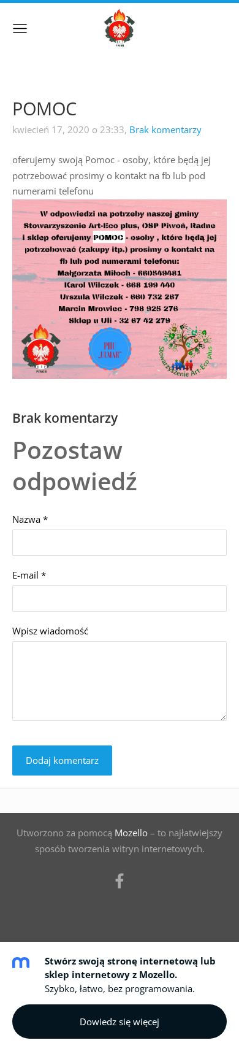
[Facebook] (119, 881)
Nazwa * (30, 519)
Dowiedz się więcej (119, 1021)
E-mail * (29, 575)
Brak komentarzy (165, 129)
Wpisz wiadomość (50, 631)
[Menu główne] (20, 28)
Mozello (131, 832)
